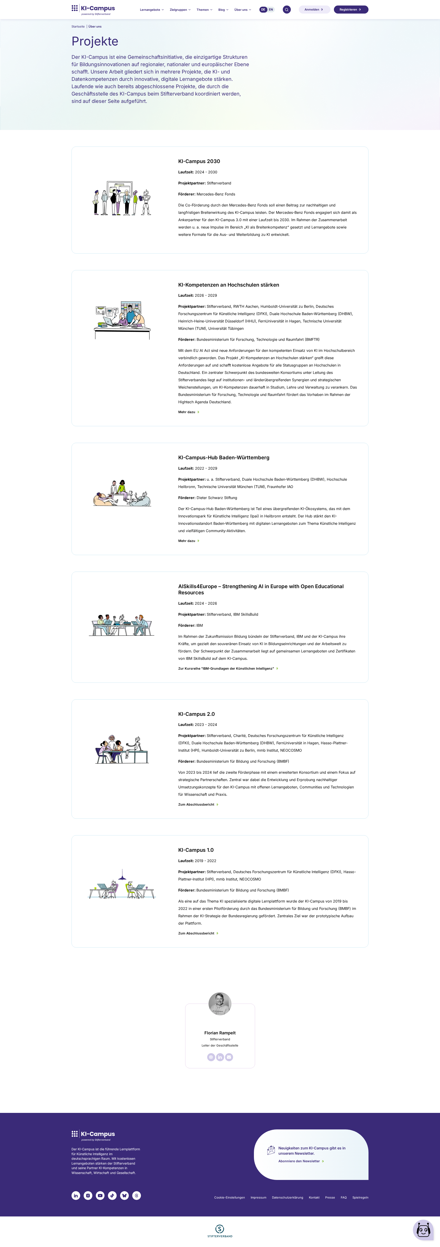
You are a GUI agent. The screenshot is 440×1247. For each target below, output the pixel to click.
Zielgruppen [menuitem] (178, 9)
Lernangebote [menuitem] (150, 9)
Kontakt (314, 1197)
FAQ (344, 1197)
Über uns (95, 26)
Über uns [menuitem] (241, 9)
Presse (330, 1197)
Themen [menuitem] (203, 9)
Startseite (79, 26)
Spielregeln (360, 1197)
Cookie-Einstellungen (229, 1197)
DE (263, 9)
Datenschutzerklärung (287, 1197)
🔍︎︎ (286, 9)
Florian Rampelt (220, 1032)
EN (271, 9)
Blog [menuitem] (221, 9)
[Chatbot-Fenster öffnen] (424, 1231)
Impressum (258, 1197)
